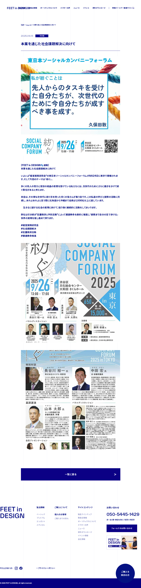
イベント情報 (83, 535)
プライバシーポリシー (46, 568)
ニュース (77, 8)
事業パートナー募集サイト (122, 8)
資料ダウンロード (99, 8)
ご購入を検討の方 (125, 573)
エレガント (41, 521)
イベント (86, 8)
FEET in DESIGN (18, 8)
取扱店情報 (33, 8)
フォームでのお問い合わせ (121, 528)
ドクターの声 (65, 8)
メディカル (41, 525)
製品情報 (22, 8)
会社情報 (81, 539)
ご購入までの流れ (62, 518)
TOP (22, 25)
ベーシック (41, 514)
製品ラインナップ (85, 514)
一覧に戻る (71, 474)
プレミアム (41, 518)
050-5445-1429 (123, 514)
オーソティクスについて (48, 8)
